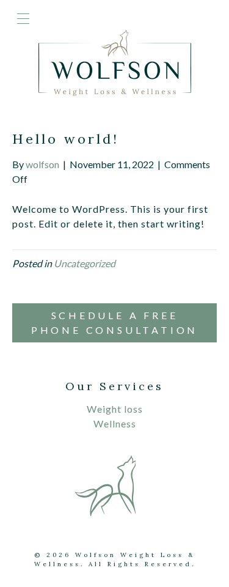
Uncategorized (84, 263)
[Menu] (23, 19)
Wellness (114, 423)
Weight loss (115, 409)
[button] (114, 322)
